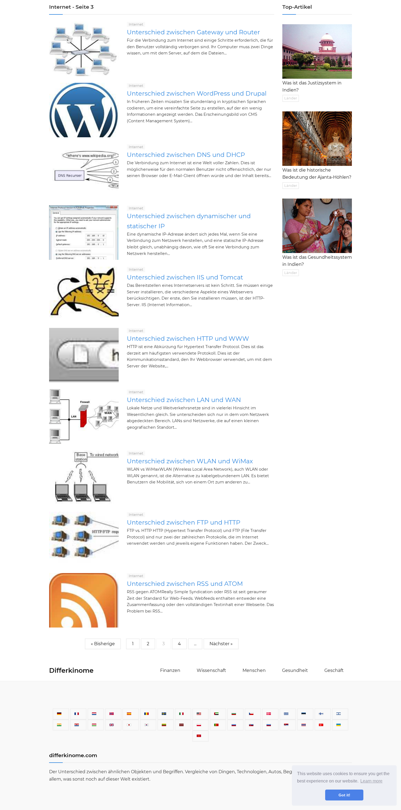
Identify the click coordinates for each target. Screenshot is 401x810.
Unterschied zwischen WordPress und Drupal (197, 93)
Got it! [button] (344, 795)
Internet (136, 24)
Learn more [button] (371, 781)
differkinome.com (73, 755)
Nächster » (221, 643)
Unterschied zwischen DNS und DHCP (186, 155)
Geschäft (334, 670)
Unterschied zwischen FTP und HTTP (183, 522)
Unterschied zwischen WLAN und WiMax (190, 461)
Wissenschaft (211, 670)
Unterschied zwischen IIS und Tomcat (185, 277)
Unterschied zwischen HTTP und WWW (188, 338)
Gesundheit (295, 670)
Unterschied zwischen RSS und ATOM (185, 583)
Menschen (254, 670)
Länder (290, 98)
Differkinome (71, 670)
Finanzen (170, 670)
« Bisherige (103, 643)
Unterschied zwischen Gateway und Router (193, 32)
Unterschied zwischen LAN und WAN (184, 400)
